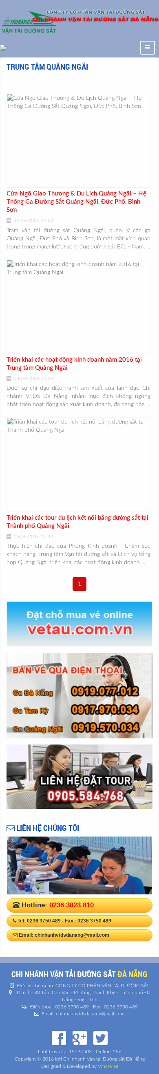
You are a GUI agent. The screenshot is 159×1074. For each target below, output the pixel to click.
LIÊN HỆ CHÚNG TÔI (47, 827)
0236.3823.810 (71, 905)
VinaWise (108, 1066)
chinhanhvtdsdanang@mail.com (72, 935)
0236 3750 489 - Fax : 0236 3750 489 (69, 921)
